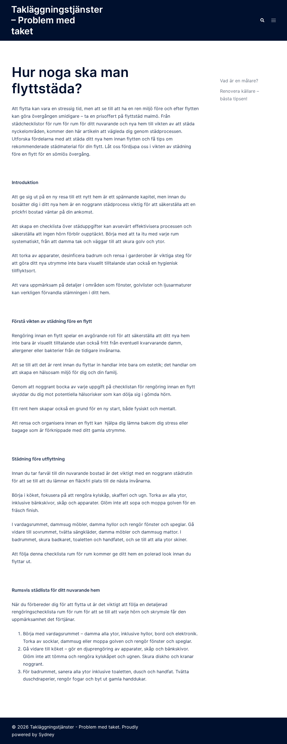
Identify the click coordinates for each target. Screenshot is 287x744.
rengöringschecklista (34, 611)
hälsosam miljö (55, 372)
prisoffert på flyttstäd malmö (127, 116)
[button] (262, 20)
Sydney (46, 734)
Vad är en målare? (239, 80)
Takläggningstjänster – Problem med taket (57, 20)
